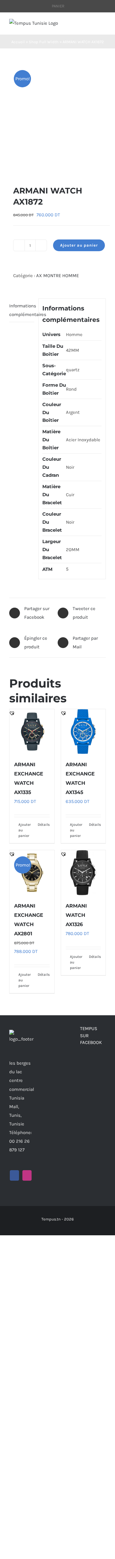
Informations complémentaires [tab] (21, 310)
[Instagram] (27, 1175)
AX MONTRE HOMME (57, 275)
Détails (44, 824)
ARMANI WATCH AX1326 (76, 915)
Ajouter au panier (79, 245)
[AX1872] (57, 117)
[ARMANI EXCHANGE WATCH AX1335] (32, 731)
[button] (12, 165)
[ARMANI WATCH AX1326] (83, 872)
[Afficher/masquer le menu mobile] (103, 25)
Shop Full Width (44, 41)
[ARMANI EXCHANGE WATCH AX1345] (83, 731)
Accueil (18, 41)
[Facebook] (14, 1175)
